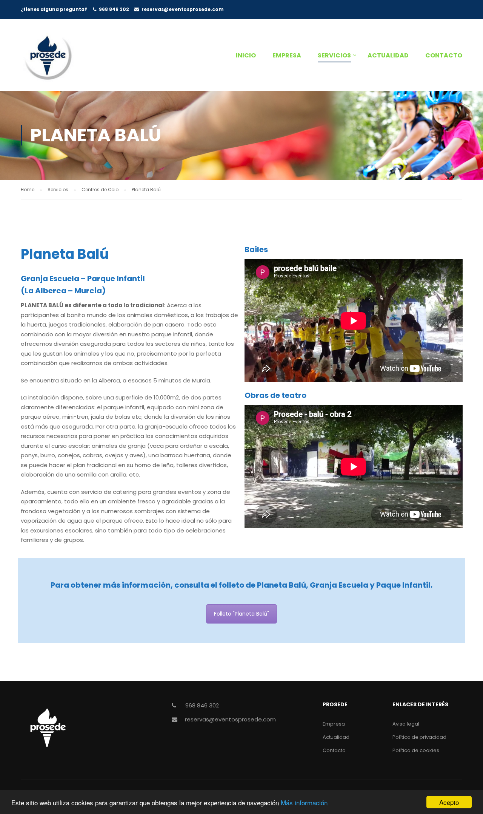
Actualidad (388, 55)
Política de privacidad (419, 737)
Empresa (286, 55)
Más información (304, 802)
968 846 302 (114, 9)
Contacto (443, 55)
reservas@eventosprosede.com (183, 9)
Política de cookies (415, 750)
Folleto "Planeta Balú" (241, 613)
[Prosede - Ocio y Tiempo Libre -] (68, 58)
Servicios (334, 55)
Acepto (449, 802)
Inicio (246, 55)
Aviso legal (405, 723)
